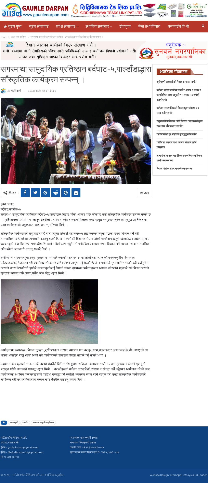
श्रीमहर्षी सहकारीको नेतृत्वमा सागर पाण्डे (176, 82)
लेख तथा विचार (149, 26)
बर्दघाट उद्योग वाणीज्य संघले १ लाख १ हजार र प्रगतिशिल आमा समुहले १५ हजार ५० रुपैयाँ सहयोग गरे (179, 95)
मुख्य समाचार (39, 26)
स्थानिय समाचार (97, 26)
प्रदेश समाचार (65, 26)
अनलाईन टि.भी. (178, 26)
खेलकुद (125, 26)
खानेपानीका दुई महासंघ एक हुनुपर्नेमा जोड (177, 134)
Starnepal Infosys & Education (189, 475)
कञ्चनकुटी (14, 423)
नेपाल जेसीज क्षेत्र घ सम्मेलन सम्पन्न (174, 169)
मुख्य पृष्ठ (15, 26)
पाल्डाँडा (25, 423)
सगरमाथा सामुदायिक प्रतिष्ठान (43, 423)
